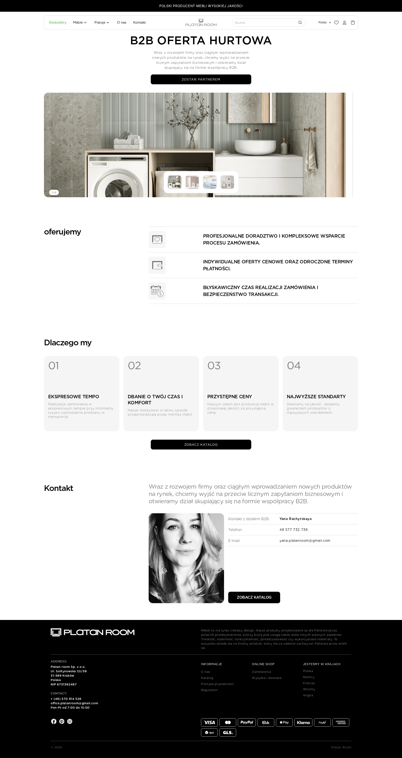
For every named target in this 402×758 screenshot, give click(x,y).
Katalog (207, 678)
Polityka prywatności (217, 684)
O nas (205, 671)
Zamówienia (261, 671)
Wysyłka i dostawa (266, 678)
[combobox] (269, 22)
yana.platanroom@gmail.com (305, 541)
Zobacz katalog (201, 445)
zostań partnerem (201, 79)
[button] (352, 22)
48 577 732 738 (294, 530)
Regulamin (209, 690)
